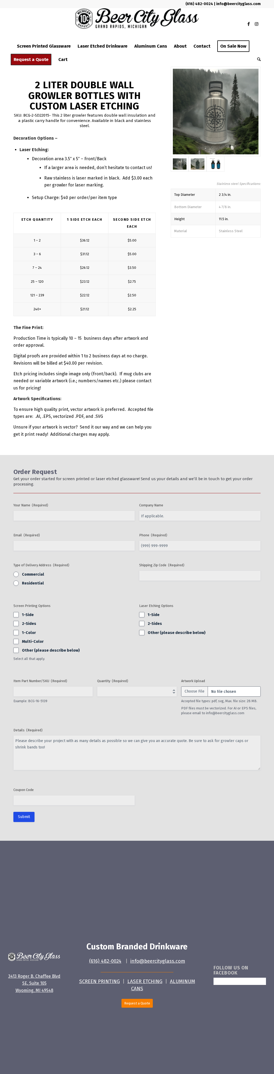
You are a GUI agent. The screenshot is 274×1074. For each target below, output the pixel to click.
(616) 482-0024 (199, 4)
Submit (24, 817)
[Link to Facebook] (249, 24)
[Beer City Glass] (137, 23)
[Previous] (181, 76)
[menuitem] (43, 46)
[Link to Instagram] (257, 24)
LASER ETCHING (144, 981)
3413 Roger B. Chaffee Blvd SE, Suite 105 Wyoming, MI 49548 (34, 983)
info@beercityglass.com (238, 4)
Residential (33, 583)
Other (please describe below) (51, 650)
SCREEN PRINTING (99, 981)
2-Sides (29, 623)
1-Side (28, 614)
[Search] (257, 59)
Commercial (33, 574)
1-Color (29, 632)
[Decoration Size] (215, 163)
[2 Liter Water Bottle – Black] (198, 163)
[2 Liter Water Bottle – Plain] (216, 111)
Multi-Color (33, 641)
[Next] (251, 76)
